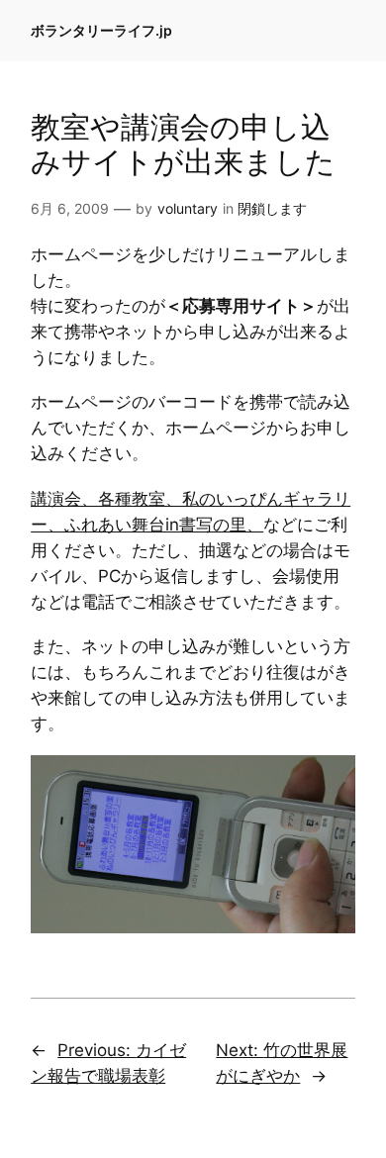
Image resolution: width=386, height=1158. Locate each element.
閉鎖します (272, 208)
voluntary (187, 208)
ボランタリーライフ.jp (101, 30)
